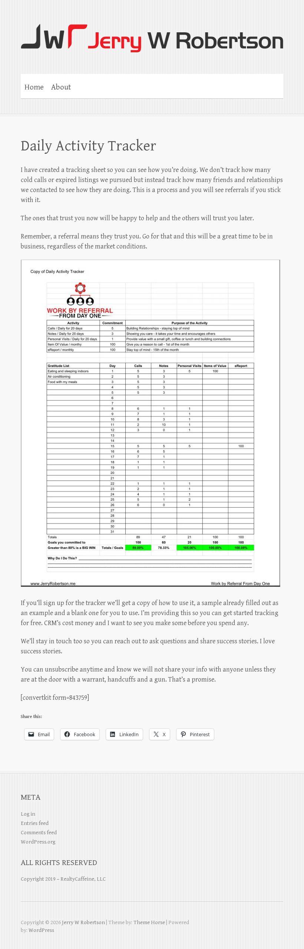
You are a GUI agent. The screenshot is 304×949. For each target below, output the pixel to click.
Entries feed (35, 823)
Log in (28, 814)
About (61, 87)
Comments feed (39, 832)
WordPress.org (38, 842)
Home (34, 87)
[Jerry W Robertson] (152, 33)
